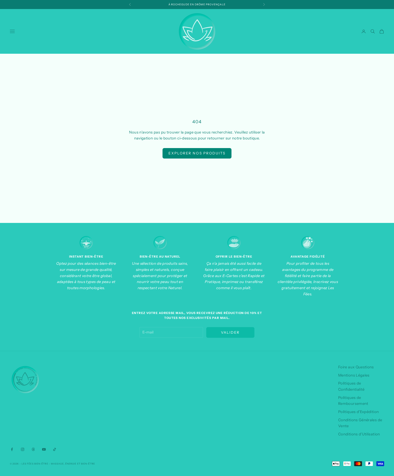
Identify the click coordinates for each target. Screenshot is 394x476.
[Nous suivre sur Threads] (33, 449)
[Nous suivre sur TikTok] (55, 449)
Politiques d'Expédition (358, 412)
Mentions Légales (354, 375)
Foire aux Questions (356, 367)
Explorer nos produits (197, 153)
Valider (230, 332)
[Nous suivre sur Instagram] (23, 449)
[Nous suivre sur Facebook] (12, 449)
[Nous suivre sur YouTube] (44, 449)
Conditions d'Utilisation (359, 434)
